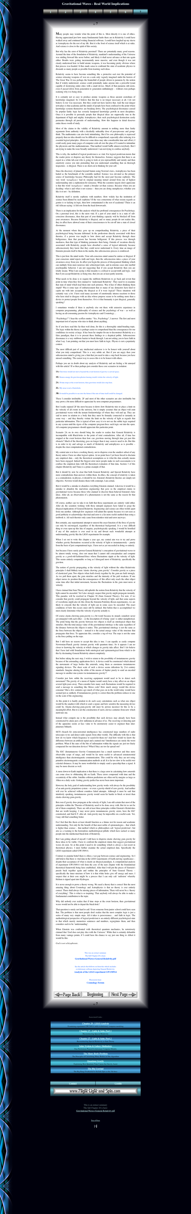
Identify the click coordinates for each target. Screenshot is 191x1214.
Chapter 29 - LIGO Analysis (95, 1023)
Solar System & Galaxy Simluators (95, 1046)
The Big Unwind (95, 1068)
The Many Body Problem (95, 1053)
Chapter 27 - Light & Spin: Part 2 (95, 1038)
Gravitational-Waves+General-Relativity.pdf (95, 1110)
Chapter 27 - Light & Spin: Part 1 (95, 1030)
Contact (73, 1083)
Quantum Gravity (95, 1061)
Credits (118, 1083)
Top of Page (95, 1120)
